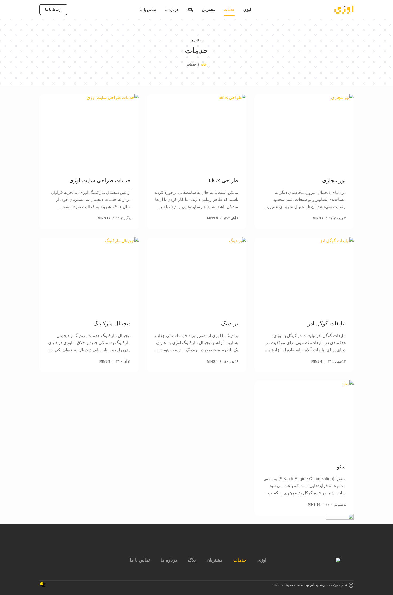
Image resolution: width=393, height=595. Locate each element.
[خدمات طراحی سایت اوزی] (89, 131)
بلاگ (192, 560)
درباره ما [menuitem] (171, 9)
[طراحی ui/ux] (196, 131)
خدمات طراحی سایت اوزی (100, 180)
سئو (341, 467)
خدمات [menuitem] (229, 9)
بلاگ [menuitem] (190, 9)
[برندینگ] (196, 274)
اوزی (262, 560)
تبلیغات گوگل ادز (327, 323)
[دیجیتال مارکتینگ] (89, 274)
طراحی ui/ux (223, 180)
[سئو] (304, 417)
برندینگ (229, 323)
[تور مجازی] (304, 131)
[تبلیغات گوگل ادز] (304, 274)
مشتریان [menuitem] (208, 9)
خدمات (240, 560)
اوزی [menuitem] (247, 9)
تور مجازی (334, 180)
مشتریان (215, 560)
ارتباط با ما (53, 9)
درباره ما (169, 560)
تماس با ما (140, 560)
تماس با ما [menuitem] (148, 9)
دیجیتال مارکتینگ (112, 323)
